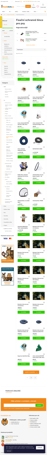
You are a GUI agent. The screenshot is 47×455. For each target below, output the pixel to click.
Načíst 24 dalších (30, 372)
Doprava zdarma (8, 89)
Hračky (6, 113)
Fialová (6, 68)
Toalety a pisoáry (9, 153)
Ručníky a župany (9, 160)
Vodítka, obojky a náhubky (8, 109)
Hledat (28, 6)
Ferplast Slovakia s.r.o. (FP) (8, 51)
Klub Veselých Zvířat (4, 1)
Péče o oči (8, 120)
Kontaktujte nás (33, 421)
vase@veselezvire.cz (15, 422)
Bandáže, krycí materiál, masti (9, 166)
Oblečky (6, 111)
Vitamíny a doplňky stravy (8, 105)
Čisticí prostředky (9, 158)
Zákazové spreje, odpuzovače (9, 156)
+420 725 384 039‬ (15, 423)
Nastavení (9, 451)
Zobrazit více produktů (30, 45)
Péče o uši (8, 122)
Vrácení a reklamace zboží (35, 423)
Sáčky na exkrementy (8, 150)
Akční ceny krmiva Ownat (8, 92)
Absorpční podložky (8, 147)
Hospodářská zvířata (8, 222)
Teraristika (6, 215)
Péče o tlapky (8, 126)
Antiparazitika (7, 199)
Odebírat (39, 405)
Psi (4, 100)
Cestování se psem (8, 171)
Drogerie (5, 225)
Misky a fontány (8, 115)
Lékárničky (8, 169)
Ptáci (5, 212)
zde (33, 448)
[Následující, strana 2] (31, 377)
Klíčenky (7, 193)
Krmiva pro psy (8, 102)
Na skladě (6, 36)
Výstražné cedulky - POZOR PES (9, 202)
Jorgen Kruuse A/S (8, 54)
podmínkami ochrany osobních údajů (22, 408)
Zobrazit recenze (9, 392)
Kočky (5, 206)
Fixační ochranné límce (9, 137)
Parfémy (7, 132)
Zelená (6, 72)
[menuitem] (4, 12)
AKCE (5, 86)
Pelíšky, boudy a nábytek (8, 174)
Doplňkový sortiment (8, 228)
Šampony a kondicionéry (8, 130)
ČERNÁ (38, 144)
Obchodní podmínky (34, 425)
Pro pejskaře (7, 186)
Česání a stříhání (9, 134)
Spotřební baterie (8, 231)
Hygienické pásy (9, 142)
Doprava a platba (33, 420)
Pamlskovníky (8, 181)
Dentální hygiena (9, 124)
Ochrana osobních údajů (35, 427)
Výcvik (6, 179)
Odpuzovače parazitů (8, 196)
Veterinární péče (8, 163)
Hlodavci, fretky (7, 209)
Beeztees (6, 44)
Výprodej (6, 96)
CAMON (6, 46)
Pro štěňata (7, 177)
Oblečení (8, 188)
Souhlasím (40, 447)
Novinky (6, 94)
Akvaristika (6, 219)
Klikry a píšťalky (9, 183)
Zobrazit (23, 156)
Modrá (6, 66)
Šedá (5, 70)
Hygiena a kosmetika (9, 118)
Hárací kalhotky (9, 140)
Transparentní (7, 74)
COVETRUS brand (8, 48)
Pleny (7, 144)
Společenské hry (9, 191)
